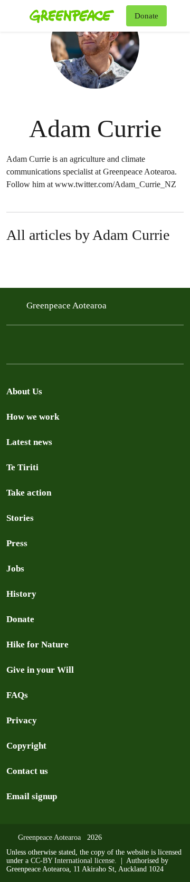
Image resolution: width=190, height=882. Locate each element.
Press (16, 543)
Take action (28, 493)
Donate (20, 619)
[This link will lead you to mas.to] (97, 347)
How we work (32, 417)
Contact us (27, 771)
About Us (24, 391)
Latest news (29, 442)
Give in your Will (40, 670)
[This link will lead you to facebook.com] (12, 347)
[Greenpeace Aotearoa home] (76, 16)
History (21, 594)
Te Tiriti (22, 467)
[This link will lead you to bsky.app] (118, 347)
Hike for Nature (37, 644)
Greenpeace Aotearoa (66, 306)
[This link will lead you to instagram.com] (55, 347)
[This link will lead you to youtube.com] (33, 347)
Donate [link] (146, 16)
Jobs (15, 569)
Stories (20, 518)
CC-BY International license (73, 861)
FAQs (17, 695)
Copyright (26, 746)
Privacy (21, 720)
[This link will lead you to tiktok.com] (76, 347)
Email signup (31, 796)
